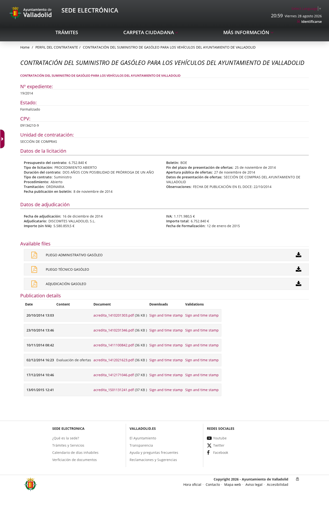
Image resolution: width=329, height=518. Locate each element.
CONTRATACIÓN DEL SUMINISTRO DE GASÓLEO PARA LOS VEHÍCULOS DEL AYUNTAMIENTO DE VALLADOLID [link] (169, 47)
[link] (306, 8)
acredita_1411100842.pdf (113, 345)
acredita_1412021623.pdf (113, 360)
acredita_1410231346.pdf (113, 330)
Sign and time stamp (166, 315)
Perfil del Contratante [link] (56, 47)
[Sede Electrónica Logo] (31, 12)
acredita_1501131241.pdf (113, 389)
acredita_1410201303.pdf (113, 315)
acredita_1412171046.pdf (113, 375)
